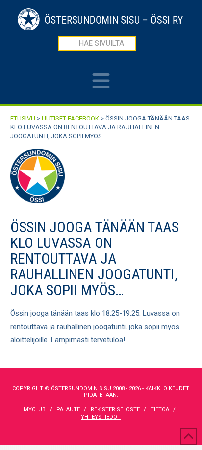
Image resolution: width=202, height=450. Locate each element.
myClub (35, 409)
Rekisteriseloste (115, 409)
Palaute (68, 409)
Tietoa (160, 409)
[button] (101, 87)
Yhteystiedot (101, 417)
